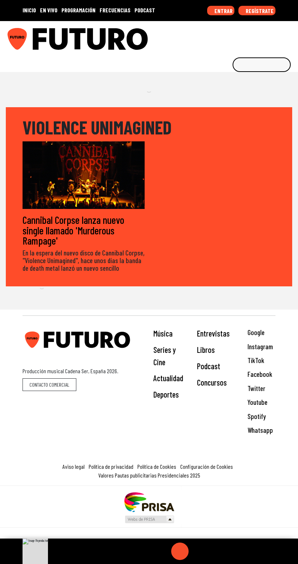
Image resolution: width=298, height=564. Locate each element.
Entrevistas (213, 333)
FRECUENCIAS (115, 10)
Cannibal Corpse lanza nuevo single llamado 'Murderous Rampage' (73, 230)
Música (163, 333)
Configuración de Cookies (206, 466)
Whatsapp (259, 430)
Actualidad (168, 378)
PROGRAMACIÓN (78, 10)
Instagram (259, 346)
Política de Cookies (156, 466)
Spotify (256, 416)
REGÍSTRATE (259, 10)
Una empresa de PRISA (149, 501)
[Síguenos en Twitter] (256, 36)
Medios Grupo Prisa (149, 519)
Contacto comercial (49, 385)
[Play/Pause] (180, 551)
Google (255, 332)
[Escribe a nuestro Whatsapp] (290, 36)
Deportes (166, 394)
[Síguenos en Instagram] (223, 36)
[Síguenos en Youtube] (268, 36)
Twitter (255, 388)
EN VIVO (48, 10)
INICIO (29, 10)
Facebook (259, 374)
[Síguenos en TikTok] (234, 36)
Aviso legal (74, 466)
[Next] (215, 551)
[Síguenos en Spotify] (279, 36)
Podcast (208, 366)
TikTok (255, 360)
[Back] (145, 551)
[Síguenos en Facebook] (245, 36)
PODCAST (144, 10)
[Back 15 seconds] (162, 551)
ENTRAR (223, 10)
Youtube (256, 402)
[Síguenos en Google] (211, 36)
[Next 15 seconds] (197, 551)
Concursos (212, 382)
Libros (206, 349)
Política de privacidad (111, 466)
